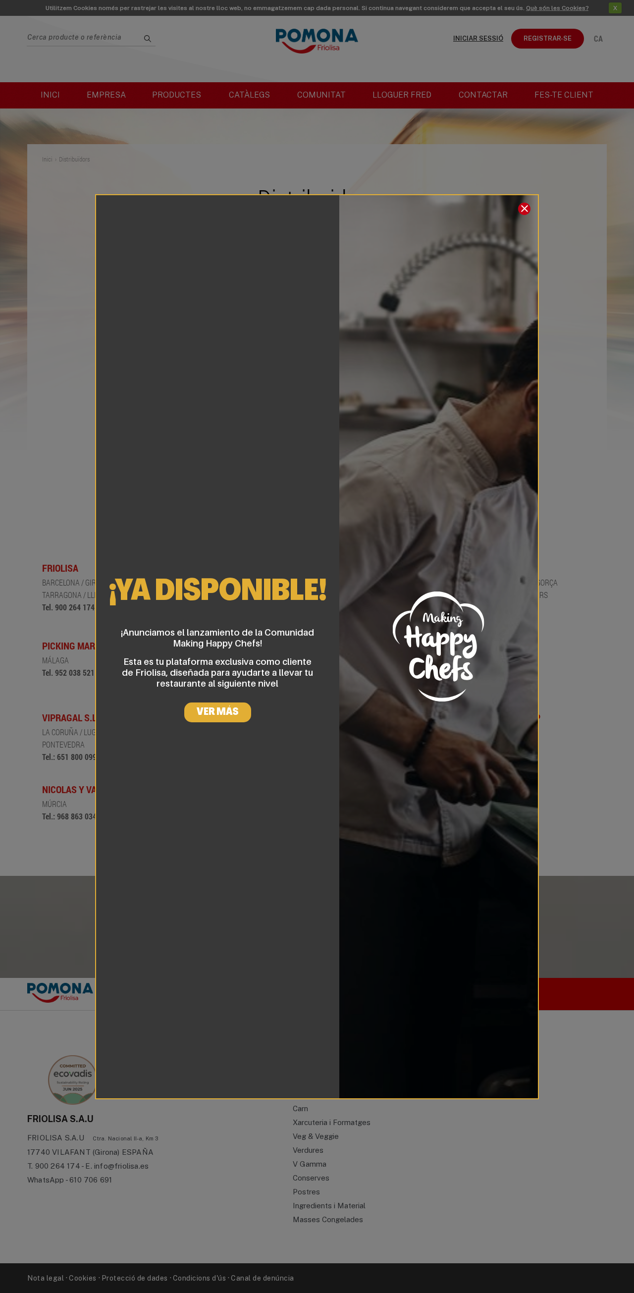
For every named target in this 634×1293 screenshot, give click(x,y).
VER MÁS (218, 712)
